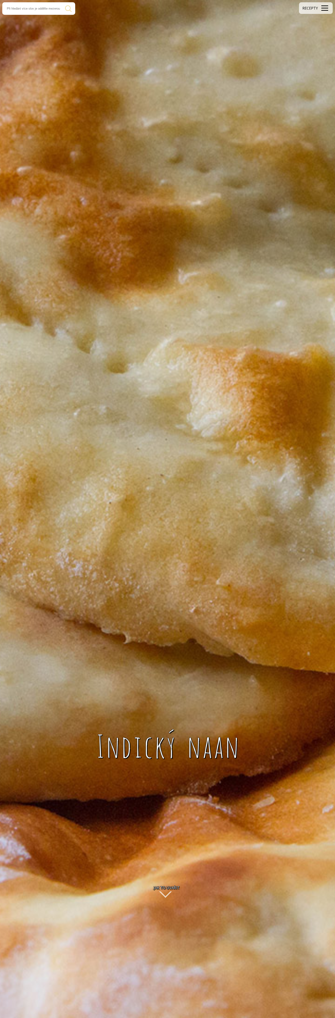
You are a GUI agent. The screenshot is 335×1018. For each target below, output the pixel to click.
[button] (316, 8)
